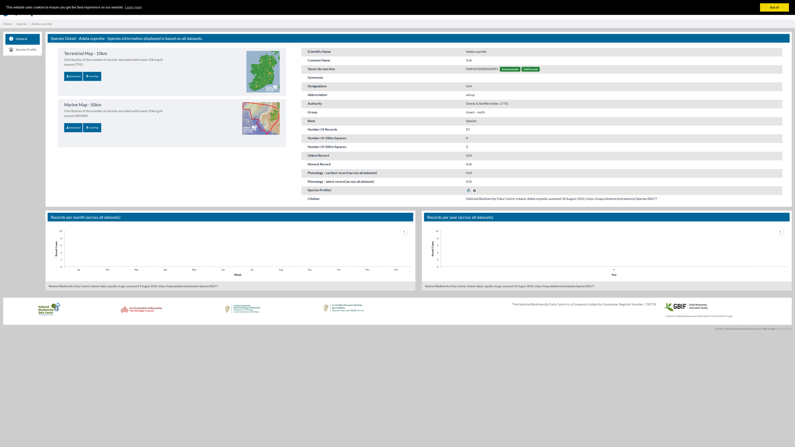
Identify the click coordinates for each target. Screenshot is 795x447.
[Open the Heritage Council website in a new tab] (141, 311)
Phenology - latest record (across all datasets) (341, 181)
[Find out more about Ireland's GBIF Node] (685, 306)
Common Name (319, 60)
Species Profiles (319, 190)
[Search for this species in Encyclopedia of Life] (474, 190)
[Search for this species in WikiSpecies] (468, 190)
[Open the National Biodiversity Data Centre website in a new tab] (49, 311)
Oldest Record (318, 155)
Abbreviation (317, 95)
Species (21, 24)
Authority (315, 103)
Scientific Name (319, 51)
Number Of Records (322, 129)
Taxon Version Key (321, 69)
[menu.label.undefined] (403, 232)
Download (75, 76)
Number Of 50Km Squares (327, 147)
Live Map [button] (93, 76)
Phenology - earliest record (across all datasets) (342, 173)
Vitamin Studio (784, 328)
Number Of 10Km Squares (327, 138)
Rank (311, 121)
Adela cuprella (41, 24)
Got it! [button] (774, 7)
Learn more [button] (133, 7)
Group (312, 112)
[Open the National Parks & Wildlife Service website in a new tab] (344, 311)
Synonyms (315, 77)
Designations (317, 86)
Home (7, 24)
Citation (313, 199)
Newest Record (319, 164)
